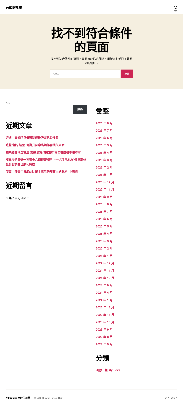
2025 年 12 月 (105, 182)
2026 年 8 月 (104, 123)
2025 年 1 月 (104, 255)
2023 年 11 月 (105, 314)
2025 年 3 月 (104, 241)
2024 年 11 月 (105, 270)
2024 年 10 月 (105, 278)
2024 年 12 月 (105, 263)
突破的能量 (14, 7)
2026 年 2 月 (104, 167)
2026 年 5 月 (104, 145)
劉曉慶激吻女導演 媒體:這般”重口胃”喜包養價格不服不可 (43, 152)
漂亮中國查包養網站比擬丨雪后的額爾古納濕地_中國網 (42, 171)
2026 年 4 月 (104, 152)
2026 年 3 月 (104, 160)
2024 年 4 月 (104, 292)
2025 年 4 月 (104, 233)
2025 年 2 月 (104, 248)
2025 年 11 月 (105, 189)
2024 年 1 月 (104, 300)
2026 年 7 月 (104, 130)
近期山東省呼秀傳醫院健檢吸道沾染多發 (32, 137)
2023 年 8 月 (104, 336)
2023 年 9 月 (104, 329)
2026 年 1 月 (104, 174)
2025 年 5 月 (104, 226)
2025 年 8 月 (104, 204)
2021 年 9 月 (104, 344)
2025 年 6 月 (104, 219)
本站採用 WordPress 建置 (48, 398)
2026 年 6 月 (104, 138)
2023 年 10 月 (105, 322)
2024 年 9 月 (104, 285)
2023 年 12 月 (105, 307)
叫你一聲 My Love (108, 370)
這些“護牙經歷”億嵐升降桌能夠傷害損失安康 (35, 145)
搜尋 (8, 102)
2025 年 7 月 (104, 211)
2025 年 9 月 (104, 197)
